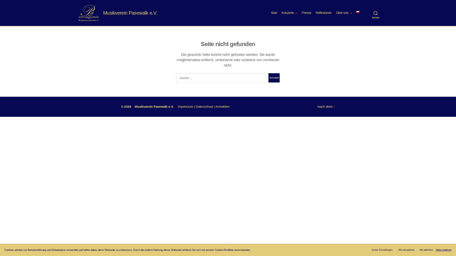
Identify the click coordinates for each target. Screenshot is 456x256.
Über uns (342, 13)
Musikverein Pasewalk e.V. (154, 106)
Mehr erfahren (444, 250)
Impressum (185, 106)
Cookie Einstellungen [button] (382, 250)
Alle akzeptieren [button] (406, 250)
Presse (306, 13)
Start (274, 13)
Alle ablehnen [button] (426, 250)
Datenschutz (204, 106)
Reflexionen (324, 13)
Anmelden (222, 106)
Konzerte (288, 13)
